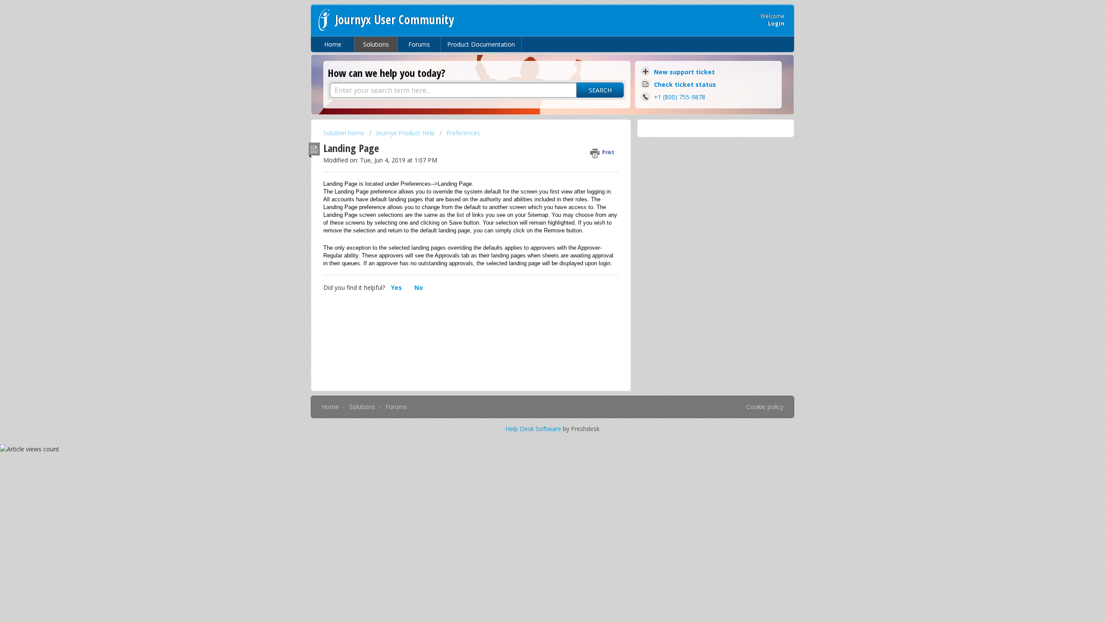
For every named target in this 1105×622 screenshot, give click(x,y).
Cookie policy (764, 407)
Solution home (344, 133)
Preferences (463, 133)
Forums (419, 44)
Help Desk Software (534, 429)
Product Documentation (481, 44)
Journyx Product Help (405, 133)
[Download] (536, 200)
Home (332, 44)
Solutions (376, 44)
